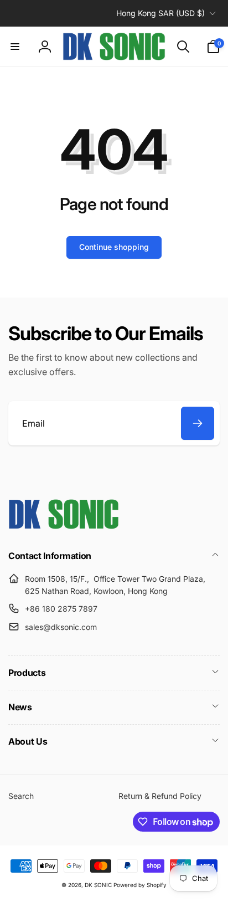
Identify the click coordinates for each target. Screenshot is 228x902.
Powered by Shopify (140, 885)
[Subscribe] (197, 423)
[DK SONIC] (63, 525)
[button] (15, 46)
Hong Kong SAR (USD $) (160, 13)
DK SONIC (98, 885)
